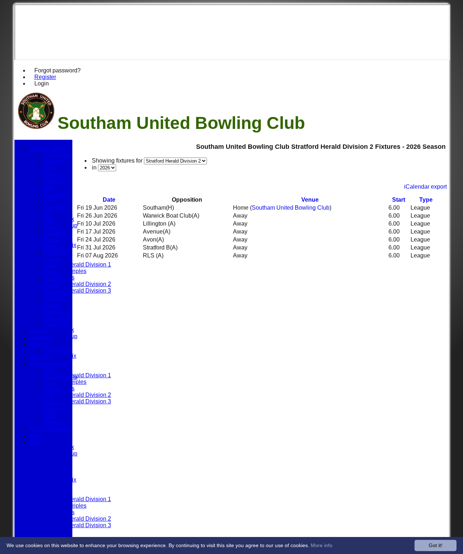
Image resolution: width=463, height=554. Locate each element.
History (38, 344)
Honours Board (48, 364)
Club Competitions (60, 373)
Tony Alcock (52, 171)
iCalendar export (425, 187)
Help (35, 442)
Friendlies (56, 194)
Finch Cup (56, 155)
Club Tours (57, 351)
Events (38, 331)
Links (36, 435)
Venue (310, 200)
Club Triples (52, 269)
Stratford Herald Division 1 (77, 264)
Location (40, 338)
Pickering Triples (55, 256)
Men (49, 201)
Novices (53, 162)
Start (398, 200)
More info (321, 545)
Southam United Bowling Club (291, 208)
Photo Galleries (49, 429)
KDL (49, 220)
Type (426, 200)
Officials (39, 357)
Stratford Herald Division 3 (77, 291)
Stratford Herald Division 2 (77, 284)
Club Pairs (57, 325)
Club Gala (56, 318)
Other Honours (54, 419)
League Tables (48, 149)
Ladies (52, 227)
